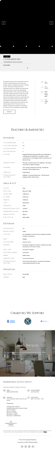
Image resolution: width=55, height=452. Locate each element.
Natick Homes (11, 409)
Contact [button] (9, 111)
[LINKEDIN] (29, 446)
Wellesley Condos (12, 414)
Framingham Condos (13, 406)
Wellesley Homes (12, 412)
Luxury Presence (31, 439)
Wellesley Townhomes (14, 415)
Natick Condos (11, 411)
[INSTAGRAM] (25, 446)
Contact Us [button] (27, 361)
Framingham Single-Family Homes (17, 408)
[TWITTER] (33, 446)
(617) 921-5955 (35, 391)
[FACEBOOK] (22, 446)
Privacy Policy (33, 442)
